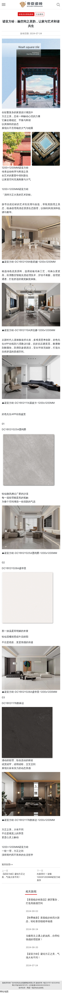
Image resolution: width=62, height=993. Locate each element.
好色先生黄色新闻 (26, 14)
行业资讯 (39, 14)
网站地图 (4, 991)
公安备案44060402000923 (39, 985)
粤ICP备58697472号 (20, 985)
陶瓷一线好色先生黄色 (35, 988)
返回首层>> (7, 864)
